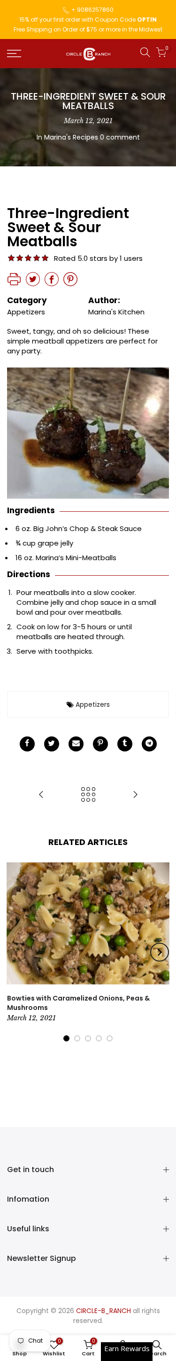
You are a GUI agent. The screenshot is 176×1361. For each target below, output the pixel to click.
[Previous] (17, 952)
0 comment (120, 137)
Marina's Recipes (71, 137)
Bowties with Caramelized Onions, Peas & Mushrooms (78, 1002)
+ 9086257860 (92, 10)
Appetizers (93, 704)
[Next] (159, 952)
